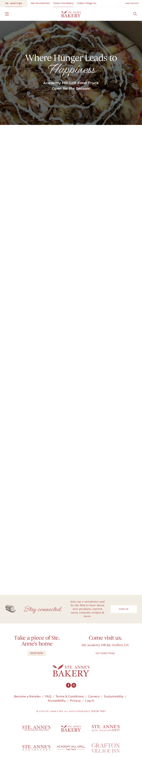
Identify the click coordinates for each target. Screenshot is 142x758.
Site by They (98, 711)
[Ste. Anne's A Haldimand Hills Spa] (36, 728)
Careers (94, 696)
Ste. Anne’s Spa (13, 3)
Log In (89, 701)
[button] (7, 14)
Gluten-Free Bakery (63, 3)
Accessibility (57, 701)
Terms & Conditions (70, 696)
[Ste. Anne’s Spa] (71, 13)
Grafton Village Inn (86, 3)
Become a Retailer (27, 696)
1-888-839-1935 (132, 3)
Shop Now (36, 653)
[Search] (135, 14)
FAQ (48, 696)
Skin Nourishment (40, 3)
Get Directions (105, 654)
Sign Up (123, 609)
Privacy (75, 701)
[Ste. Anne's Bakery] (71, 728)
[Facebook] (68, 685)
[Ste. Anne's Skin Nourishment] (105, 728)
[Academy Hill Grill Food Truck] (71, 748)
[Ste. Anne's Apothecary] (36, 748)
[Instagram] (73, 685)
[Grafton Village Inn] (105, 748)
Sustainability (114, 696)
